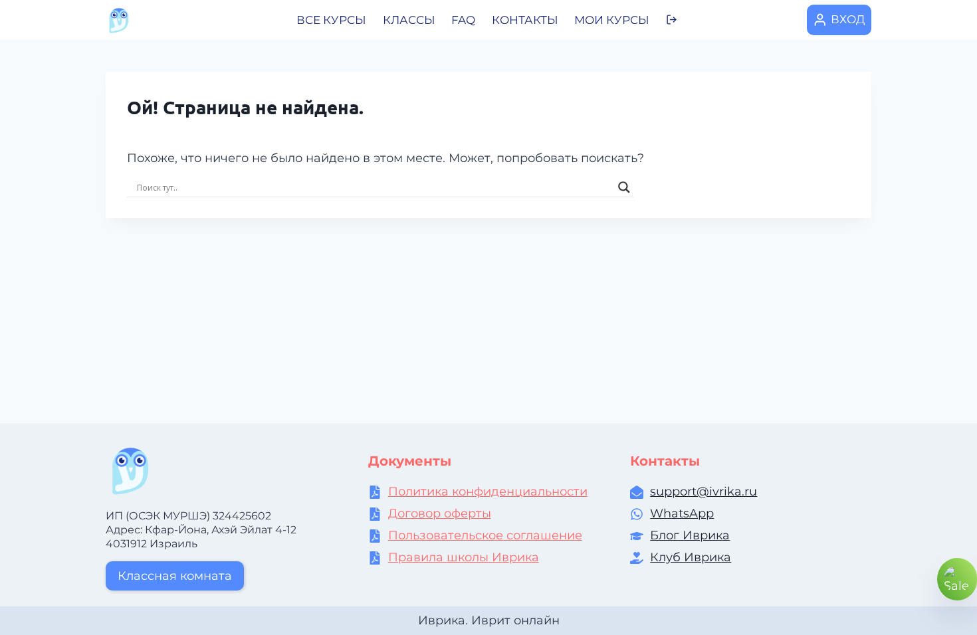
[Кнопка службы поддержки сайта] (957, 579)
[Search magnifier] (624, 187)
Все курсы (331, 20)
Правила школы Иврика (463, 557)
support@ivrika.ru (703, 491)
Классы (409, 20)
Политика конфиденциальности (488, 491)
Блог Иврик (686, 535)
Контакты (525, 20)
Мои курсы (611, 20)
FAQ (463, 20)
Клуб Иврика (690, 557)
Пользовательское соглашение (485, 535)
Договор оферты (439, 513)
